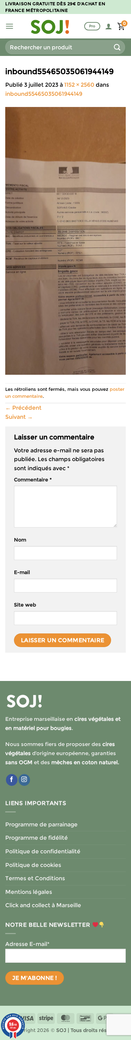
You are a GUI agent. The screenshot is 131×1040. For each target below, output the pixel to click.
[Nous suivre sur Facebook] (11, 780)
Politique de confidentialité (42, 851)
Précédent (23, 407)
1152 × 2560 (79, 84)
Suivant (19, 417)
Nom (20, 540)
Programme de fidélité (36, 837)
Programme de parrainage (41, 824)
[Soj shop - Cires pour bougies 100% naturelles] (50, 26)
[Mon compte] (108, 26)
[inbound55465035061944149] (65, 240)
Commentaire (33, 479)
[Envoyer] (117, 47)
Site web (25, 605)
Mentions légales (28, 892)
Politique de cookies (33, 865)
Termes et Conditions (35, 878)
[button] (9, 26)
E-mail (22, 572)
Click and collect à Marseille (43, 905)
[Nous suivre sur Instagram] (24, 780)
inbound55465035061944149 (43, 94)
